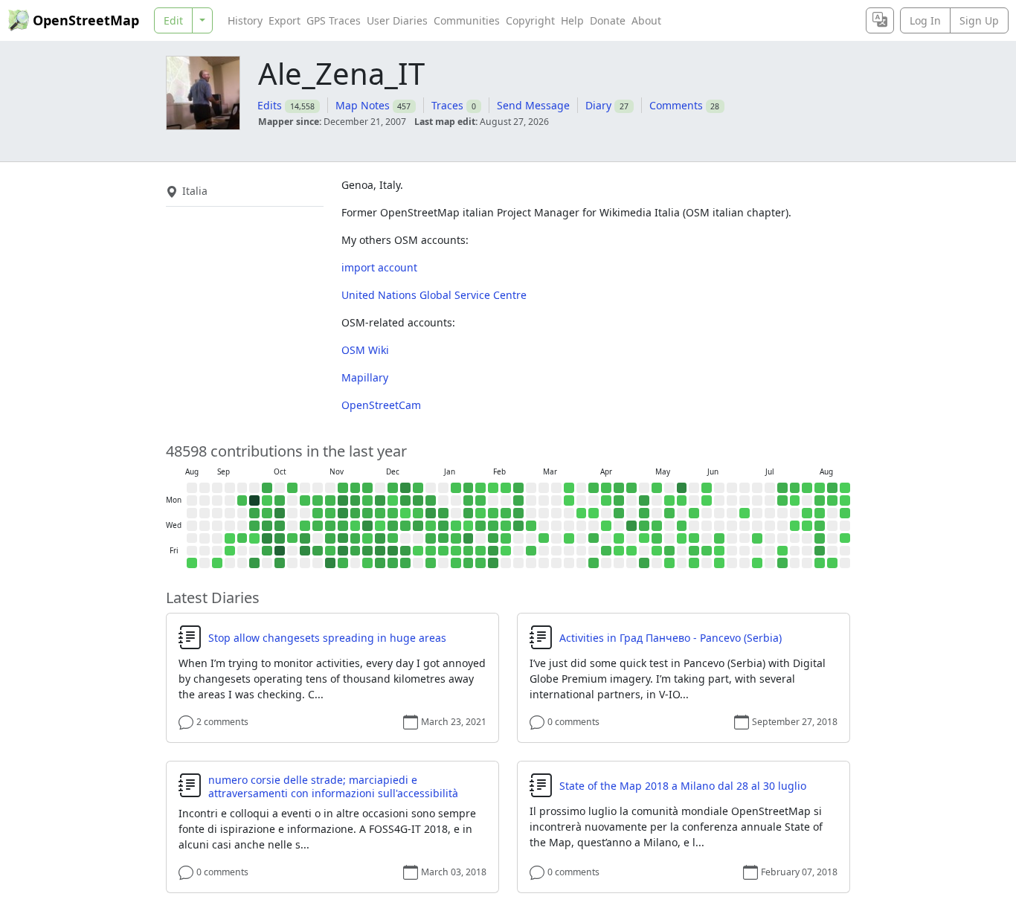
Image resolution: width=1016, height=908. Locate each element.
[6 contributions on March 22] (569, 488)
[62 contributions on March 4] (531, 526)
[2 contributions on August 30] (192, 563)
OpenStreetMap (86, 20)
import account (379, 267)
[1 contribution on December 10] (380, 526)
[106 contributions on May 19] (669, 513)
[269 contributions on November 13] (330, 538)
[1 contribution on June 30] (744, 513)
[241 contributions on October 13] (279, 500)
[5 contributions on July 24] (782, 551)
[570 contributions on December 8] (380, 500)
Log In (925, 20)
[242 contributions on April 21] (619, 513)
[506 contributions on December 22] (405, 500)
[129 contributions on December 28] (418, 488)
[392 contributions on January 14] (443, 526)
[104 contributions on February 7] (480, 563)
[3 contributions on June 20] (719, 563)
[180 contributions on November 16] (343, 488)
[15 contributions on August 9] (819, 488)
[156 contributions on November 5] (317, 526)
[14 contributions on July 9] (757, 538)
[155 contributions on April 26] (631, 488)
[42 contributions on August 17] (832, 500)
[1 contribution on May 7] (644, 538)
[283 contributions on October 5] (267, 488)
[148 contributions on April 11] (593, 563)
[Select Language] (880, 20)
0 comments (573, 721)
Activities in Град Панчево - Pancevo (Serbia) (670, 638)
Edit (173, 20)
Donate (608, 20)
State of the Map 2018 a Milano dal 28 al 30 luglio (682, 786)
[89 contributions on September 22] (242, 500)
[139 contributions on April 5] (593, 488)
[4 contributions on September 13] (217, 563)
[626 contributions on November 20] (343, 538)
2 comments (222, 721)
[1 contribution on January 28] (468, 526)
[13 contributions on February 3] (480, 513)
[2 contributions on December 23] (405, 513)
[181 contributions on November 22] (343, 563)
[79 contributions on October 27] (305, 500)
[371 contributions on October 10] (267, 551)
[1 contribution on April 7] (593, 513)
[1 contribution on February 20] (506, 551)
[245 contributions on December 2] (367, 513)
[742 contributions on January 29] (468, 538)
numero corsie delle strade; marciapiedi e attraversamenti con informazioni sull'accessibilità (333, 786)
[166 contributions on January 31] (468, 563)
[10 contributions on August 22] (832, 563)
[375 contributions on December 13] (380, 563)
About (646, 20)
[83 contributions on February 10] (493, 513)
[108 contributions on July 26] (795, 488)
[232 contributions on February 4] (480, 526)
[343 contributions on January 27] (468, 513)
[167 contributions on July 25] (782, 563)
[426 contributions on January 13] (443, 513)
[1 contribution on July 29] (795, 526)
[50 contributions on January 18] (456, 488)
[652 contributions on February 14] (493, 563)
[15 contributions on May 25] (682, 500)
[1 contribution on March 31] (581, 513)
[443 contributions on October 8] (267, 526)
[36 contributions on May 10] (657, 488)
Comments (676, 105)
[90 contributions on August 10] (819, 500)
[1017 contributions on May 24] (682, 488)
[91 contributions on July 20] (782, 500)
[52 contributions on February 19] (506, 538)
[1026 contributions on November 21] (343, 551)
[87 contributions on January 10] (430, 563)
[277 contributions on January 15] (443, 538)
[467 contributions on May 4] (644, 500)
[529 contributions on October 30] (305, 538)
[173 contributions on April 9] (593, 538)
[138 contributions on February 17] (506, 513)
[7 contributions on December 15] (393, 500)
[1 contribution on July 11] (757, 563)
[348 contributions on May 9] (644, 563)
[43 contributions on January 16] (443, 551)
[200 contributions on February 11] (493, 526)
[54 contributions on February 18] (506, 526)
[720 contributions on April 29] (631, 526)
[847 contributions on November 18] (343, 513)
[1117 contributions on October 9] (267, 538)
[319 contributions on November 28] (355, 551)
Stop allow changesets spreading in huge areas (327, 638)
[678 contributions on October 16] (279, 538)
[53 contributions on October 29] (305, 526)
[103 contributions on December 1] (367, 500)
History (245, 20)
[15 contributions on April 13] (606, 500)
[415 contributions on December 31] (418, 526)
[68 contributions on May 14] (657, 538)
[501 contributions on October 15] (279, 526)
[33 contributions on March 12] (543, 538)
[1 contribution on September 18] (230, 538)
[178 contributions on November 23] (355, 488)
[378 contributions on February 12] (493, 538)
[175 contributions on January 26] (468, 500)
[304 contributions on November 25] (355, 513)
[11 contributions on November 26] (355, 526)
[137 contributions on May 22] (669, 551)
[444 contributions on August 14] (819, 551)
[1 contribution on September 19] (230, 551)
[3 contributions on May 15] (657, 551)
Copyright (530, 20)
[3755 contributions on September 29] (254, 500)
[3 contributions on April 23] (619, 538)
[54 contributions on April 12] (606, 488)
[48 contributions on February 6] (480, 551)
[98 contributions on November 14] (330, 551)
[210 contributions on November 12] (330, 526)
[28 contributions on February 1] (480, 488)
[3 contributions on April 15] (606, 526)
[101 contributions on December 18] (393, 538)
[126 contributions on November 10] (330, 500)
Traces (447, 105)
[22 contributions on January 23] (456, 551)
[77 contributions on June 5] (694, 551)
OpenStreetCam (381, 405)
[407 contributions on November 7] (317, 551)
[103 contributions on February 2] (480, 500)
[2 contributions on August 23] (845, 488)
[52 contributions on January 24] (456, 563)
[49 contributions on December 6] (367, 563)
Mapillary (364, 377)
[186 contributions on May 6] (644, 526)
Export (284, 20)
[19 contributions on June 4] (694, 538)
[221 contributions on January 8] (430, 538)
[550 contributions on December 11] (380, 538)
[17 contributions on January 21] (456, 526)
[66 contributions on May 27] (682, 526)
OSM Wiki (365, 350)
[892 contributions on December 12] (380, 551)
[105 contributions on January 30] (468, 551)
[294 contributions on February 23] (518, 500)
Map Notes (362, 105)
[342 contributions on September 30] (254, 513)
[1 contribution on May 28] (682, 538)
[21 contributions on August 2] (807, 488)
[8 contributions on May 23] (669, 563)
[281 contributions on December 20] (393, 563)
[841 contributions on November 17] (343, 500)
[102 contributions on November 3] (317, 500)
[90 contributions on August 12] (819, 526)
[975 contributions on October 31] (305, 551)
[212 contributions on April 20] (619, 500)
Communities (467, 20)
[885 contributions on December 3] (367, 526)
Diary (598, 105)
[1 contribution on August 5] (807, 526)
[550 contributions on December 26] (405, 551)
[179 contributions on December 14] (393, 488)
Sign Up (979, 20)
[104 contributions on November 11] (330, 513)
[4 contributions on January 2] (418, 551)
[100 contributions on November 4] (317, 513)
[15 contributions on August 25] (845, 513)
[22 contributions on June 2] (694, 513)
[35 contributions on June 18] (719, 538)
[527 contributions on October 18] (279, 563)
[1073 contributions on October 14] (279, 513)
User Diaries (397, 20)
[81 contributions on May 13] (657, 526)
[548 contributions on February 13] (493, 551)
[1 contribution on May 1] (631, 551)
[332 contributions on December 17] (393, 526)
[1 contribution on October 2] (254, 538)
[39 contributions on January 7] (430, 526)
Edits (269, 105)
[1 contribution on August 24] (845, 500)
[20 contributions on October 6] (267, 500)
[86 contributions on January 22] (456, 538)
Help (572, 20)
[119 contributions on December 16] (393, 513)
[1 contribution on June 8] (706, 500)
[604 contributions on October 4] (254, 563)
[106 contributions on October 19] (292, 488)
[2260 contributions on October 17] (279, 551)
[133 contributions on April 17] (606, 551)
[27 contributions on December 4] (367, 538)
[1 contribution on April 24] (619, 551)
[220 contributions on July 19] (782, 488)
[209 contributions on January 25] (468, 488)
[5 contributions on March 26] (569, 538)
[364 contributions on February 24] (518, 513)
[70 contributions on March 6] (531, 551)
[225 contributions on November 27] (355, 538)
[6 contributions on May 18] (669, 500)
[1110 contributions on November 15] (330, 563)
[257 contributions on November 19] (343, 526)
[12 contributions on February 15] (506, 488)
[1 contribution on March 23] (569, 500)
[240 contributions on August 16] (832, 488)
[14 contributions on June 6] (694, 563)
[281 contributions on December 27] (405, 563)
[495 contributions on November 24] (355, 500)
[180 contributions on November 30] (367, 488)
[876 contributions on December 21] (405, 488)
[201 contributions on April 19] (619, 488)
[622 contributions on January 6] (430, 513)
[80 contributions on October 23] (292, 538)
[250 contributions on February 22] (518, 488)
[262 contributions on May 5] (644, 513)
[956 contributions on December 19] (393, 551)
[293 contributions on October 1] (254, 526)
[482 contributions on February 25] (518, 526)
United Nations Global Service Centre (434, 295)
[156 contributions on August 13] (819, 538)
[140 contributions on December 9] (380, 513)
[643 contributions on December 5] (367, 551)
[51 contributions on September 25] (242, 538)
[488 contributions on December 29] (418, 500)
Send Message (533, 105)
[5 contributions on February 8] (493, 488)
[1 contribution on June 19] (719, 551)
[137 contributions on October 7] (267, 513)
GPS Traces (333, 20)
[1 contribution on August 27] (845, 538)
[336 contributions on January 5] (430, 500)
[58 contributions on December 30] (418, 513)
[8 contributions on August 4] (807, 513)
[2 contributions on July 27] (795, 500)
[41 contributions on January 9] (430, 551)
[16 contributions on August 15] (819, 563)
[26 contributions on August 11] (819, 513)
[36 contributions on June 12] (706, 551)
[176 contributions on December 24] (405, 526)
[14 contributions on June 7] (706, 488)
